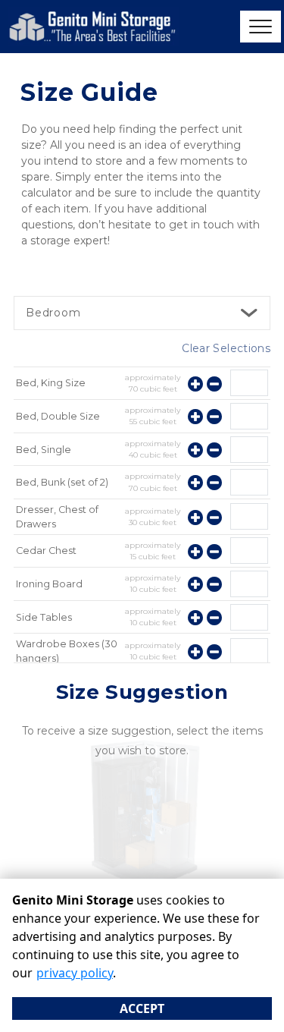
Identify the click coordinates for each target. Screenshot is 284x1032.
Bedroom (53, 312)
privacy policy (74, 972)
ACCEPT (142, 1008)
